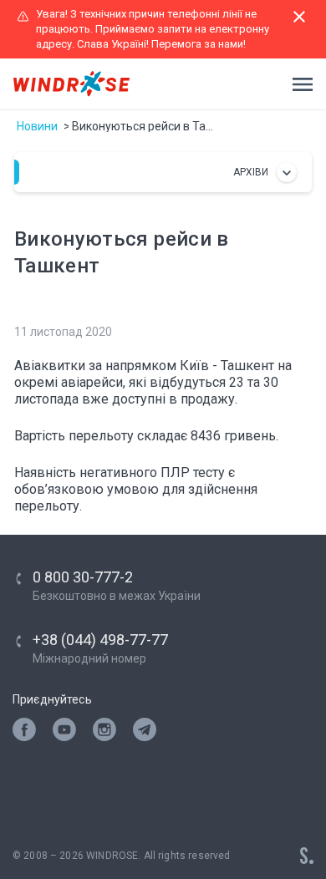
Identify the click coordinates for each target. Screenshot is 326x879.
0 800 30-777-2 (83, 577)
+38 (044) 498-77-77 (100, 639)
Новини (37, 126)
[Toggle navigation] (298, 84)
